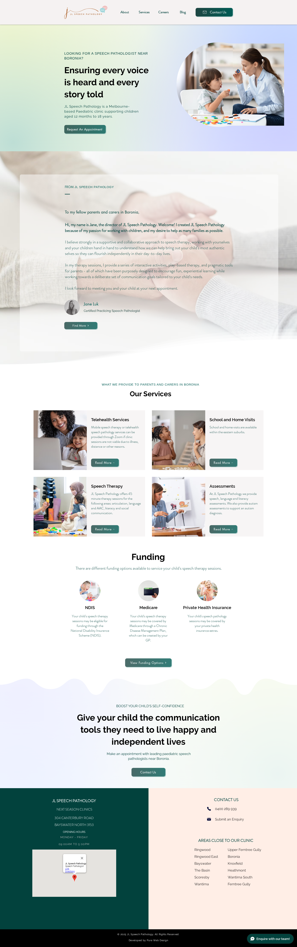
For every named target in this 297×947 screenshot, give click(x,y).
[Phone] (209, 809)
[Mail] (209, 819)
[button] (124, 12)
